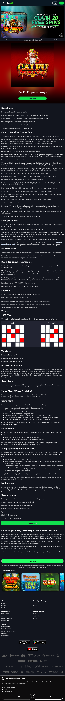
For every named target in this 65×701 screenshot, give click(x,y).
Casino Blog (36, 616)
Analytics (6, 689)
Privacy (35, 605)
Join (62, 3)
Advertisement (8, 691)
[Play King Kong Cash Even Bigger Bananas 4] (11, 582)
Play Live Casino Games (8, 631)
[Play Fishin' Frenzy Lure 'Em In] (30, 582)
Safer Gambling (5, 614)
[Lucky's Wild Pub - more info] (57, 590)
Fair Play (3, 616)
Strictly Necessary (9, 687)
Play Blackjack (5, 635)
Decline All (17, 697)
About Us (4, 603)
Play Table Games (6, 629)
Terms (35, 603)
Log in (55, 3)
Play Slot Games (5, 626)
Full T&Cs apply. (38, 40)
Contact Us (4, 605)
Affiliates (35, 618)
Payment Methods (6, 618)
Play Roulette (5, 633)
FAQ (34, 614)
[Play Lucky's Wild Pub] (49, 582)
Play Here (32, 98)
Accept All (48, 697)
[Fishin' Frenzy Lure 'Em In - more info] (38, 590)
